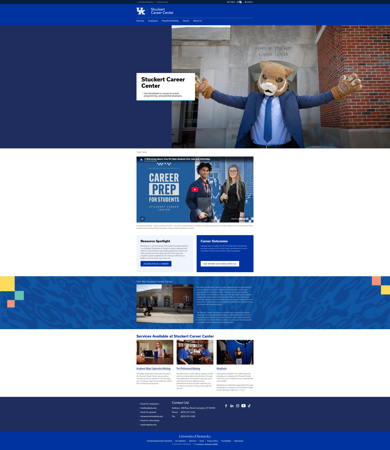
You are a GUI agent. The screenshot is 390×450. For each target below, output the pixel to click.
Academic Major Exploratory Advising (153, 368)
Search (250, 2)
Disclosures (238, 441)
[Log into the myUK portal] (239, 2)
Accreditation (180, 441)
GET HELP (231, 2)
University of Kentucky (145, 2)
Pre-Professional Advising (188, 368)
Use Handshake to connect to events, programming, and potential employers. (163, 94)
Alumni (186, 21)
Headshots (222, 368)
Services (140, 21)
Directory (192, 441)
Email (202, 441)
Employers (153, 21)
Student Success (162, 2)
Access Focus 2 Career (156, 264)
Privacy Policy (212, 441)
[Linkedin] (232, 406)
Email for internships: (150, 420)
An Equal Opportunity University (159, 441)
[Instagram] (237, 406)
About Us (197, 21)
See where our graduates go (220, 264)
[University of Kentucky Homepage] (195, 436)
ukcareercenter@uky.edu (152, 416)
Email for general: (148, 412)
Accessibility (226, 441)
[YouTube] (243, 406)
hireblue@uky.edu (149, 408)
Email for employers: (150, 404)
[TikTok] (249, 406)
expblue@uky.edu (149, 424)
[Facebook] (226, 406)
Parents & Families (170, 21)
